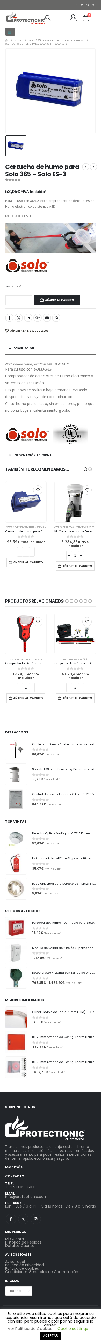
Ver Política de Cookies (30, 1328)
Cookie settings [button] (72, 1328)
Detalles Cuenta (19, 1245)
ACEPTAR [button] (50, 1335)
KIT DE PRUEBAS (46, 527)
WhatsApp (56, 318)
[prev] (85, 166)
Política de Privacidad (24, 1265)
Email (47, 318)
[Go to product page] (25, 501)
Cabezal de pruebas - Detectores (22, 527)
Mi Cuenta (14, 1238)
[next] (93, 166)
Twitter (19, 318)
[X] (81, 5)
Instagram (36, 1219)
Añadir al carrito (59, 300)
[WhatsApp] (93, 5)
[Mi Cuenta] (73, 17)
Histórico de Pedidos (23, 1242)
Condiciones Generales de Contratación (41, 1271)
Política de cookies (22, 1268)
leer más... (15, 1167)
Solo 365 (82, 527)
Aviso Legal (15, 1261)
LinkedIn (28, 318)
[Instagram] (87, 5)
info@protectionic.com (26, 1196)
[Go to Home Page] (6, 40)
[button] (10, 32)
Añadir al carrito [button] (28, 566)
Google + (37, 318)
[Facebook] (76, 5)
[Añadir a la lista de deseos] (37, 490)
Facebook (9, 318)
